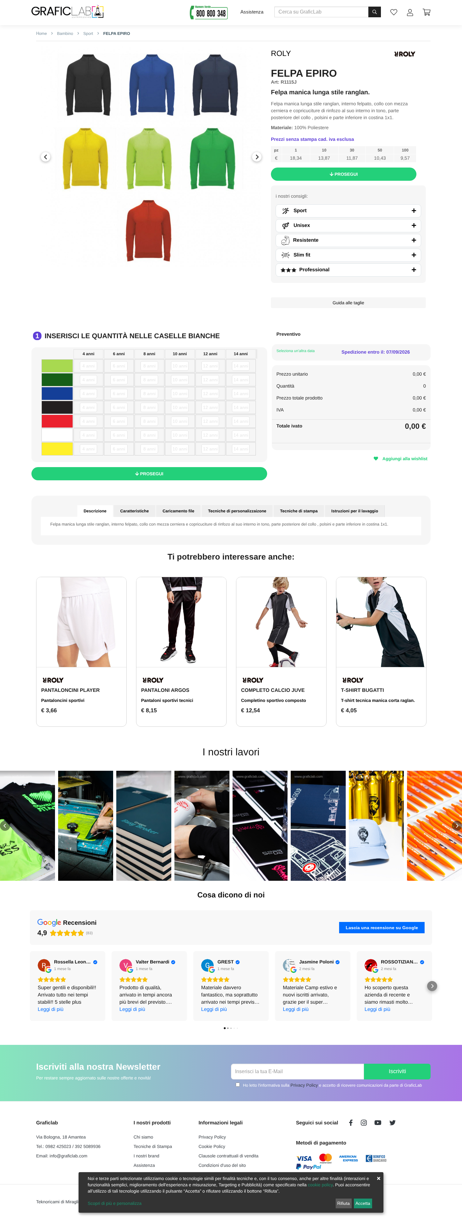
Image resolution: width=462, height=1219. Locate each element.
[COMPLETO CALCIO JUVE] (281, 622)
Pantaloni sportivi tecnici (167, 700)
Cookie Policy (212, 1146)
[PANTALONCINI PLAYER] (81, 622)
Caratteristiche (134, 511)
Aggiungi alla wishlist (404, 458)
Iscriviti (397, 1071)
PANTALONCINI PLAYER (70, 690)
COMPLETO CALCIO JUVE (273, 690)
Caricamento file (178, 511)
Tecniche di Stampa (153, 1146)
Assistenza (251, 11)
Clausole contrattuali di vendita (229, 1155)
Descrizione (95, 511)
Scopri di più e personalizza (114, 1203)
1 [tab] (146, 260)
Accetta (362, 1203)
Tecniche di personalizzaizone (237, 511)
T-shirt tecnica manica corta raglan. (378, 700)
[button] (5, 826)
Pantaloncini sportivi (63, 700)
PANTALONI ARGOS (165, 690)
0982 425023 (58, 1146)
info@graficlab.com (68, 1155)
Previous (45, 157)
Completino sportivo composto (273, 700)
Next (256, 157)
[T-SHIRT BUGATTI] (381, 622)
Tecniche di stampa (299, 511)
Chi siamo (143, 1136)
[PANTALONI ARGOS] (181, 622)
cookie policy (320, 1184)
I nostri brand (146, 1155)
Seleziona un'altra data (296, 351)
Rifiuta (343, 1203)
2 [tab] (156, 260)
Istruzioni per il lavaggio (354, 511)
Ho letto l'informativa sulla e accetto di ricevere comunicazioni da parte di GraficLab (332, 1085)
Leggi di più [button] (50, 1009)
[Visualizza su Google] (44, 965)
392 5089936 (88, 1146)
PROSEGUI (345, 174)
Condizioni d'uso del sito (222, 1165)
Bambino (64, 33)
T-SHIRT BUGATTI (362, 690)
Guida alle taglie (348, 302)
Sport (87, 33)
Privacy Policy (304, 1085)
